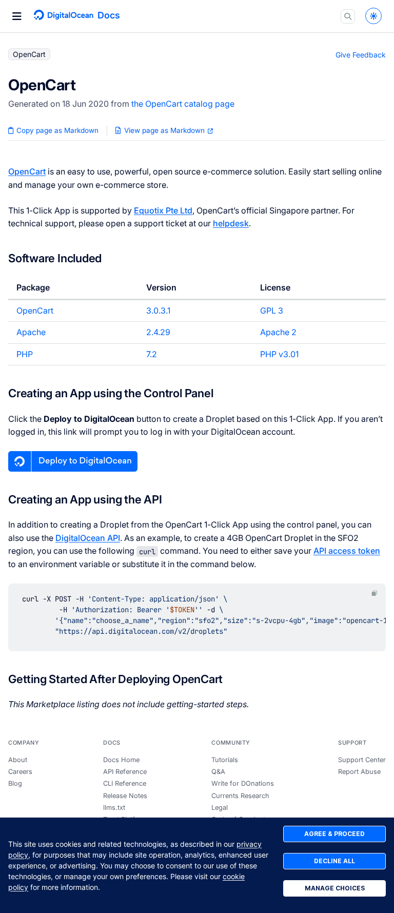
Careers (20, 771)
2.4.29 (158, 332)
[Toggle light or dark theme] (373, 16)
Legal (219, 807)
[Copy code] (374, 593)
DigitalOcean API (87, 538)
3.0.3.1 (158, 310)
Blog (15, 783)
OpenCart (27, 171)
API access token (346, 551)
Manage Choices (335, 888)
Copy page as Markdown (56, 130)
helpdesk (231, 223)
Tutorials (224, 760)
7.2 (151, 354)
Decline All (334, 861)
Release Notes (125, 796)
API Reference (125, 771)
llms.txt (114, 807)
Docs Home (121, 760)
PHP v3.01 (279, 354)
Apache (31, 332)
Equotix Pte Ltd (163, 210)
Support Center (362, 760)
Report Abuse (359, 771)
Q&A (218, 771)
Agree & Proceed (334, 834)
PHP (24, 354)
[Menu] (17, 16)
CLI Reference (124, 783)
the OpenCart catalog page (182, 104)
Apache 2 (278, 332)
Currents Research (240, 796)
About (17, 760)
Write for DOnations (242, 783)
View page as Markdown (164, 130)
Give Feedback (361, 54)
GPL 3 (271, 310)
